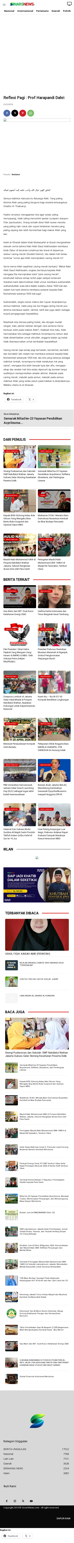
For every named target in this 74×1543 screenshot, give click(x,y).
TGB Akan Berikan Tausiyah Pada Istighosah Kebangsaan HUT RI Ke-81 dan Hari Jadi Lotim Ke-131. (44, 1279)
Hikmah (42, 495)
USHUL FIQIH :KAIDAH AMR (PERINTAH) (27, 953)
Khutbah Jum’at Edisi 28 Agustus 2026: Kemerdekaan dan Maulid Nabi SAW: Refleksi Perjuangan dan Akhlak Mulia (44, 1248)
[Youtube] (31, 1501)
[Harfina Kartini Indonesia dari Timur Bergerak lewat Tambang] (54, 596)
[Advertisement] (37, 57)
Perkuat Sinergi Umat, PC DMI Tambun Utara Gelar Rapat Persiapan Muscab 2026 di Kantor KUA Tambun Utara (44, 1166)
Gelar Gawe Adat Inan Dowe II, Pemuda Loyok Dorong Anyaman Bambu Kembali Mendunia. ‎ (44, 1148)
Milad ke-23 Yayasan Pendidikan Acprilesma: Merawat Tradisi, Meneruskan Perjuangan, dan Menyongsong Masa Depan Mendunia (44, 1198)
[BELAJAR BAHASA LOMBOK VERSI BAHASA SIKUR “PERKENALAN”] (11, 965)
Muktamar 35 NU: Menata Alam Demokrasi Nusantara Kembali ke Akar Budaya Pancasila (53, 518)
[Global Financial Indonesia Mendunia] (11, 1379)
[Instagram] (15, 1501)
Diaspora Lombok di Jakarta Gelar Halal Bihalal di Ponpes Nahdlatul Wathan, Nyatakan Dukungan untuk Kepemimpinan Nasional (19, 702)
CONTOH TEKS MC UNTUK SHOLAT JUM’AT (39, 979)
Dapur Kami (64, 1518)
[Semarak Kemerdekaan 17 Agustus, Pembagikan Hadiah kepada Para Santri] (11, 1182)
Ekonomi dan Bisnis (11, 495)
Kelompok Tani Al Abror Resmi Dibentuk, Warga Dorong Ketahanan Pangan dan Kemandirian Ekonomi (41, 1313)
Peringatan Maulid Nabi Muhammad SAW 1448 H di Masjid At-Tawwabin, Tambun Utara (43, 1131)
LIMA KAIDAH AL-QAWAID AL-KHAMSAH (37, 996)
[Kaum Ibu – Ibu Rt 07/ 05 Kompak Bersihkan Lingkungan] (54, 682)
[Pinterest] (22, 113)
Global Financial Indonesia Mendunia (37, 1376)
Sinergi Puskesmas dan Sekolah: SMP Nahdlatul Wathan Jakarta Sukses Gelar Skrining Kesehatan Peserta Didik (36, 1054)
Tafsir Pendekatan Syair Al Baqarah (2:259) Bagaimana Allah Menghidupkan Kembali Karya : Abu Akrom (44, 1328)
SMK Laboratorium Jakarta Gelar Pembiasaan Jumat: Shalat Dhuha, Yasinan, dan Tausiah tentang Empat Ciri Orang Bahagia (44, 1231)
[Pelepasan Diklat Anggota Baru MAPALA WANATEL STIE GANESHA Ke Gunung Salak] (54, 729)
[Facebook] (6, 113)
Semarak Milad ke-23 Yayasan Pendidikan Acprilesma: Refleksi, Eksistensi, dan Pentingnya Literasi (42, 1067)
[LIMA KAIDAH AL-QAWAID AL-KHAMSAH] (11, 998)
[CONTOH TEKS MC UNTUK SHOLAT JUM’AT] (11, 982)
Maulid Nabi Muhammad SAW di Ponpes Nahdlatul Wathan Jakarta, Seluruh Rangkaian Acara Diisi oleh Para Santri (43, 1116)
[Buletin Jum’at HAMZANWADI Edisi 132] (11, 1215)
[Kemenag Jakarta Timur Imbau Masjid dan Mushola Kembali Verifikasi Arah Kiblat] (11, 1297)
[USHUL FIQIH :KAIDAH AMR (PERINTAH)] (37, 935)
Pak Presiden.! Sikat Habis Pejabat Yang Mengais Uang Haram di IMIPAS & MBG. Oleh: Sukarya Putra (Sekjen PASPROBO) (18, 655)
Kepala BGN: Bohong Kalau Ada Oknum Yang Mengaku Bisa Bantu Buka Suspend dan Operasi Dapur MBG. (42, 1084)
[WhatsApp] (30, 113)
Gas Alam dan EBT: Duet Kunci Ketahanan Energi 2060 (44, 1344)
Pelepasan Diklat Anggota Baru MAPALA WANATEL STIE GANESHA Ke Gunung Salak (53, 746)
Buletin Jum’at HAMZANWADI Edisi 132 (37, 1212)
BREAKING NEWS (11, 591)
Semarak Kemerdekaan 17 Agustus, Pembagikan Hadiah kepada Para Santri (42, 1181)
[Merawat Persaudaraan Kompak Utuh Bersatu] (19, 729)
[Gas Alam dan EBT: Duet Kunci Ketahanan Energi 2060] (19, 596)
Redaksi (16, 174)
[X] (14, 113)
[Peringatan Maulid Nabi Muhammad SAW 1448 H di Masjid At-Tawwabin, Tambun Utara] (54, 545)
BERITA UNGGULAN (12, 451)
